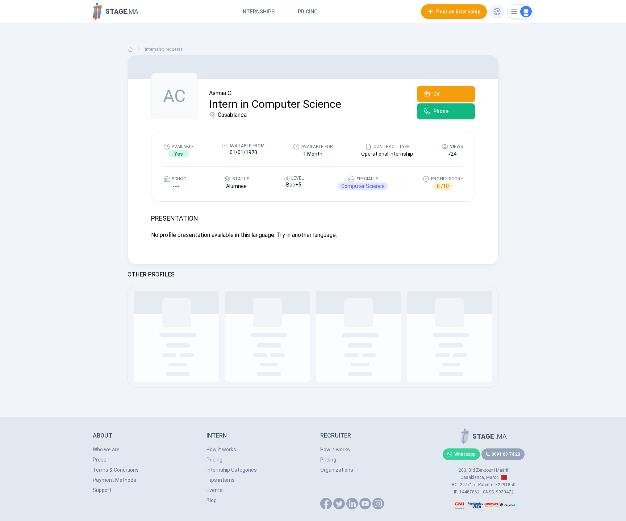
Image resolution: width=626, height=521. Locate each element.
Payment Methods (114, 480)
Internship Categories (231, 470)
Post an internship (458, 12)
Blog (211, 500)
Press (100, 460)
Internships (258, 12)
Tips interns (220, 480)
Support (102, 490)
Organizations (336, 470)
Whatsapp (465, 454)
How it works (221, 449)
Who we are (106, 449)
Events (214, 490)
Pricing (308, 12)
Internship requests (164, 49)
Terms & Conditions (116, 470)
